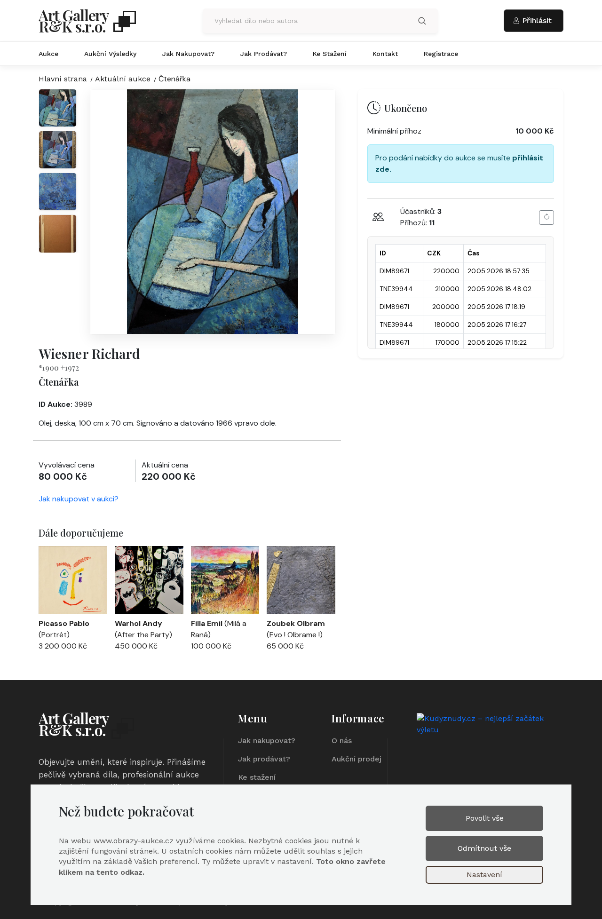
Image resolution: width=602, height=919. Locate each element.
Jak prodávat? (263, 53)
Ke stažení (330, 53)
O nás (342, 740)
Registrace (441, 53)
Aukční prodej (356, 758)
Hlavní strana (63, 78)
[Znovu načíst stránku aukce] (546, 217)
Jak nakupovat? (188, 53)
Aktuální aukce (122, 78)
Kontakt (385, 53)
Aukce (48, 53)
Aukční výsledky (110, 53)
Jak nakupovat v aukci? (79, 499)
